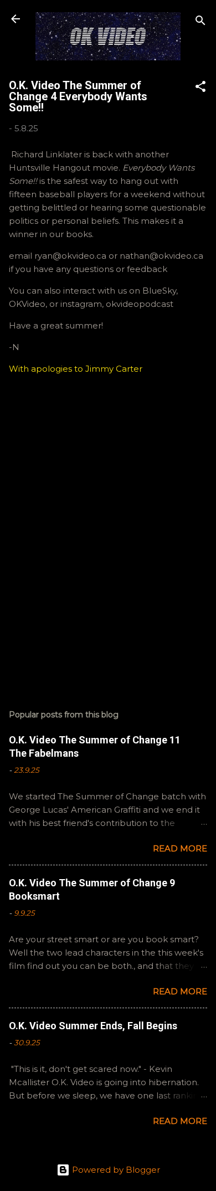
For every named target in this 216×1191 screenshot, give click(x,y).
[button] (200, 88)
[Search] (200, 22)
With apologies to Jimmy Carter (75, 368)
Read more (180, 848)
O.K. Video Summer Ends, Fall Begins (93, 1025)
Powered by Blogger (115, 1169)
